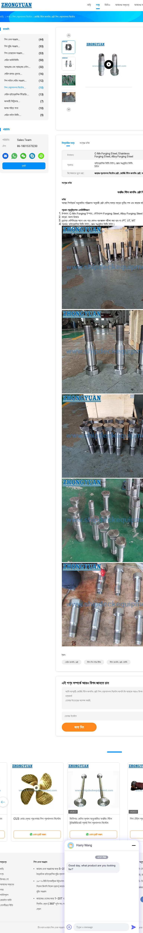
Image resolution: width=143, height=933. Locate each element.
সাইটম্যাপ (4, 894)
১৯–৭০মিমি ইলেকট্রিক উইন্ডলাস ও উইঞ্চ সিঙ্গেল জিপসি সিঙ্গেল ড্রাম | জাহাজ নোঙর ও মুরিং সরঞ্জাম (54, 886)
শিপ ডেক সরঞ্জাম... (24, 39)
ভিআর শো (4, 879)
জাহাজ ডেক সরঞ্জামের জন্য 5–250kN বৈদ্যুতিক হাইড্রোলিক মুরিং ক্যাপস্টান (53, 871)
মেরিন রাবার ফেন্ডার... (24, 73)
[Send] (134, 927)
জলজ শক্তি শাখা (24, 108)
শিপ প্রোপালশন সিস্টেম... (24, 87)
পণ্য (2, 873)
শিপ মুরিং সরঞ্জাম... (24, 46)
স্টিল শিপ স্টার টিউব (94, 662)
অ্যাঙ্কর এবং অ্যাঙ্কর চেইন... (24, 66)
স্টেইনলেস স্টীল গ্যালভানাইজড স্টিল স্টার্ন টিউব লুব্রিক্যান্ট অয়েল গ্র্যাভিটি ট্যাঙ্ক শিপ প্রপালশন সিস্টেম (83, 823)
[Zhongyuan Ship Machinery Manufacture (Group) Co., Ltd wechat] (23, 156)
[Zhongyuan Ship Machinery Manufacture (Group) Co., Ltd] (16, 5)
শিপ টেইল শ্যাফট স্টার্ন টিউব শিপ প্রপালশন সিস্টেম (29, 819)
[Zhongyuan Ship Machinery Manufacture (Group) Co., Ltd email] (5, 156)
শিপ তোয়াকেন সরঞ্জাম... (24, 53)
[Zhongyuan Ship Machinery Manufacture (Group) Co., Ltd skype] (32, 156)
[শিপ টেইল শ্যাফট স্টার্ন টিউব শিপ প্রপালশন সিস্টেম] (29, 789)
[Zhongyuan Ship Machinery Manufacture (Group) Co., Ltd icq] (41, 156)
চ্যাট (24, 165)
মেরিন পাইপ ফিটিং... (24, 115)
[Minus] (133, 845)
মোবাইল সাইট (6, 899)
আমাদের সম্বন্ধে (7, 884)
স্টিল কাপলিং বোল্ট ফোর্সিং (118, 662)
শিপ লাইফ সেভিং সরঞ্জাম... (24, 80)
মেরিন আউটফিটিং (24, 60)
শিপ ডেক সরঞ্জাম (40, 861)
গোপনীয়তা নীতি (6, 905)
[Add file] (69, 927)
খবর (2, 889)
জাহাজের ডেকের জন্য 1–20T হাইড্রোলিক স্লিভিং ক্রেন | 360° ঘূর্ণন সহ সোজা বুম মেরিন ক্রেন (55, 903)
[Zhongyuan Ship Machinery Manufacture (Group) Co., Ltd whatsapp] (14, 156)
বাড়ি (2, 868)
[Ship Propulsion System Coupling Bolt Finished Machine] (108, 64)
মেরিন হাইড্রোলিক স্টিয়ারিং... (24, 94)
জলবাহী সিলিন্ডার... (24, 101)
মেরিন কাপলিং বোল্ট (71, 662)
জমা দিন (79, 727)
